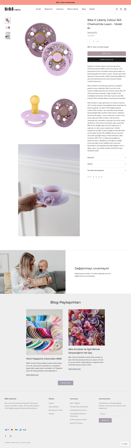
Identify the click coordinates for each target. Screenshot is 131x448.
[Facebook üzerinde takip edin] (6, 436)
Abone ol (105, 420)
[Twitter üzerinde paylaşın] (96, 177)
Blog (84, 9)
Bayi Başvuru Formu (56, 410)
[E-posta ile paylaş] (101, 177)
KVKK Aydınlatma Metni (78, 420)
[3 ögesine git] (7, 36)
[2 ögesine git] (7, 27)
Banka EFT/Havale (76, 423)
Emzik (38, 9)
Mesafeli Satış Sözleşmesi (79, 407)
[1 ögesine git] (7, 20)
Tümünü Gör (65, 383)
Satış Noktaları (54, 407)
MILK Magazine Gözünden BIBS (44, 358)
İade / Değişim (75, 403)
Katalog (51, 414)
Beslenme (49, 9)
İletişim (92, 9)
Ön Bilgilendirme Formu (78, 410)
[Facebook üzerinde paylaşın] (93, 177)
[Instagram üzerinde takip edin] (11, 436)
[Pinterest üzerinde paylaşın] (99, 177)
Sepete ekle (106, 54)
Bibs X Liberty (73, 9)
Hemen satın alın (106, 60)
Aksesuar (60, 9)
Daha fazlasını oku (32, 375)
